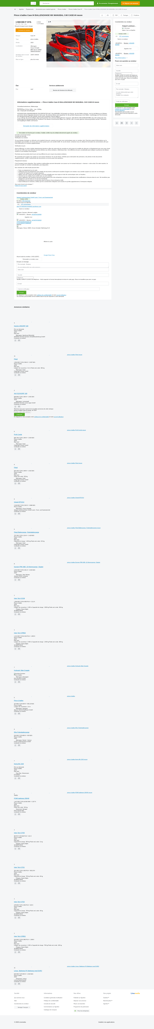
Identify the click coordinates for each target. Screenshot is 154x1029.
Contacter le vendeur (24, 30)
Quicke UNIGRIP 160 (21, 326)
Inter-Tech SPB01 (20, 936)
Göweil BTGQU (19, 502)
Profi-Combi (18, 434)
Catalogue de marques (50, 1009)
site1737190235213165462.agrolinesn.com (29, 206)
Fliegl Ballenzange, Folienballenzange (26, 532)
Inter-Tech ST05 (19, 833)
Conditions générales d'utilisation (53, 997)
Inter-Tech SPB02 (20, 633)
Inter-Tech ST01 (19, 867)
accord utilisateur (61, 295)
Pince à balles (18, 700)
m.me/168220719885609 (24, 223)
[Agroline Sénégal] (21, 3)
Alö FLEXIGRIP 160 (20, 393)
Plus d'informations (120, 57)
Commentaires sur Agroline (51, 1006)
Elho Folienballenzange (21, 732)
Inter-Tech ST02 (19, 902)
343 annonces (26, 201)
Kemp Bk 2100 (19, 764)
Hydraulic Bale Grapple (21, 670)
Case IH (33, 35)
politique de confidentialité (44, 295)
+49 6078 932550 (36, 214)
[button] (102, 15)
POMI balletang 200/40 (21, 798)
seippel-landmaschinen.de (24, 221)
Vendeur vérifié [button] (24, 199)
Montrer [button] (29, 214)
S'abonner (19, 414)
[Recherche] (41, 3)
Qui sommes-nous (19, 997)
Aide (15, 1000)
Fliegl (16, 359)
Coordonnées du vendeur (21, 1003)
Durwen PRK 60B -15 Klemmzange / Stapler (28, 567)
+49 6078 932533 (36, 220)
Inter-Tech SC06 (19, 598)
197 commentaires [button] (26, 204)
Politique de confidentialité (51, 1000)
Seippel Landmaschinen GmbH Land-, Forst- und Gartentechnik (35, 197)
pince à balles (34, 39)
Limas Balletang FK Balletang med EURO (28, 971)
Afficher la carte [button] (48, 241)
